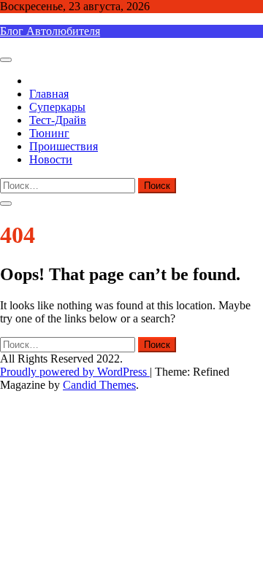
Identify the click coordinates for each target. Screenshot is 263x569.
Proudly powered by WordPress (75, 371)
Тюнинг (49, 133)
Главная (49, 94)
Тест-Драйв (57, 120)
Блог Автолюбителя (50, 31)
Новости (50, 159)
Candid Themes (99, 385)
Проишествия (63, 146)
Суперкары (57, 107)
